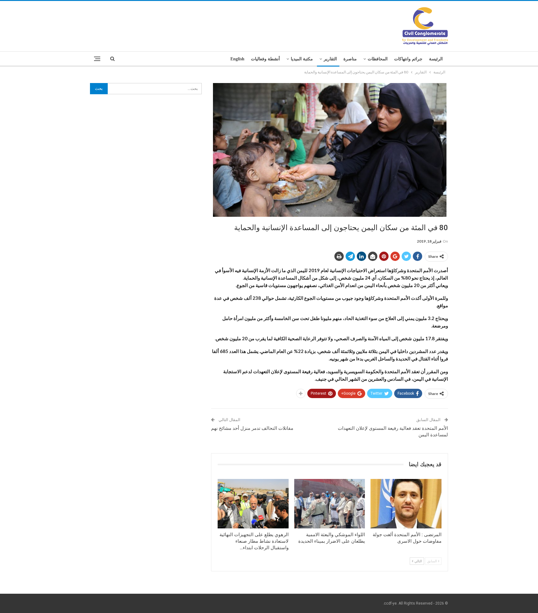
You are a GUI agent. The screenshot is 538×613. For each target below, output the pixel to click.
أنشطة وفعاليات (265, 59)
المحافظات (378, 59)
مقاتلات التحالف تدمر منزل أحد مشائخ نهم (252, 428)
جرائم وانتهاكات (408, 59)
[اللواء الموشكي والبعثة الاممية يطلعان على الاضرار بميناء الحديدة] (329, 503)
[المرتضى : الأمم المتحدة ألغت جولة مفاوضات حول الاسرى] (405, 503)
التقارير (330, 59)
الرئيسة (436, 59)
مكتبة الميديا (302, 59)
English (237, 59)
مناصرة (350, 59)
